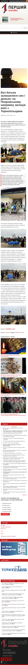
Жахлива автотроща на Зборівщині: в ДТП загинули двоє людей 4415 (13, 601)
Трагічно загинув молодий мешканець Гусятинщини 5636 (13, 591)
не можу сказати (6, 507)
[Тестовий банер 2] (14, 570)
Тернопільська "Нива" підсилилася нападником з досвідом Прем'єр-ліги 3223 (12, 623)
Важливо (22, 332)
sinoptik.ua (9, 536)
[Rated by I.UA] (4, 662)
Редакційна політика (7, 655)
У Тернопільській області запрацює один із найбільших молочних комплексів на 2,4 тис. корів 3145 (13, 630)
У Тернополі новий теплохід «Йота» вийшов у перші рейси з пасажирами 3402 (13, 620)
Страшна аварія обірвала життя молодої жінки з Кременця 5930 (12, 587)
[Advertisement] (14, 51)
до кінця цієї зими (6, 511)
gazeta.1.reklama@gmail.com (9, 653)
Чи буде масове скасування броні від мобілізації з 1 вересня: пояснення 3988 (13, 612)
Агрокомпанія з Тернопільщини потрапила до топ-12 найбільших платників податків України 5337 (13, 594)
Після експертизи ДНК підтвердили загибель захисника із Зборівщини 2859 (13, 634)
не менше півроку (6, 509)
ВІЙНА (17, 332)
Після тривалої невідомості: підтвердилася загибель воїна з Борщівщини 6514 (13, 584)
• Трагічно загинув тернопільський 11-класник (12, 1)
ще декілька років (6, 503)
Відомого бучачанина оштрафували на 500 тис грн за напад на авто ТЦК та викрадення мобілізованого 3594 (13, 615)
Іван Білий (7, 332)
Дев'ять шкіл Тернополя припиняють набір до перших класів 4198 (13, 605)
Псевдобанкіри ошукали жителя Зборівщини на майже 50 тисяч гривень (17, 19)
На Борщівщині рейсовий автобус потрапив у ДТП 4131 (12, 608)
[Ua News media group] (14, 549)
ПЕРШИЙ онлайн (10, 329)
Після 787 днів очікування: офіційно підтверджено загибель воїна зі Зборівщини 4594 (12, 598)
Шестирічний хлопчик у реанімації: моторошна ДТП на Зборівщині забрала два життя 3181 (13, 627)
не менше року (6, 505)
